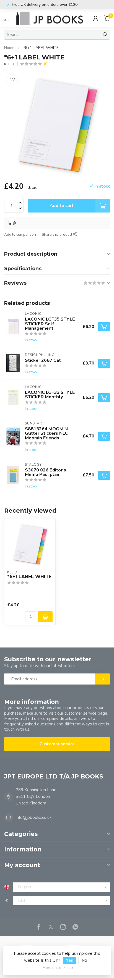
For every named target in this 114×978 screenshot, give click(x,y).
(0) (46, 64)
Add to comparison (20, 234)
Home (9, 47)
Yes (69, 960)
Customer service (57, 744)
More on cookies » (58, 967)
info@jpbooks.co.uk (33, 817)
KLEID (9, 64)
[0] (107, 18)
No (84, 960)
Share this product (57, 234)
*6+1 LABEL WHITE (41, 47)
